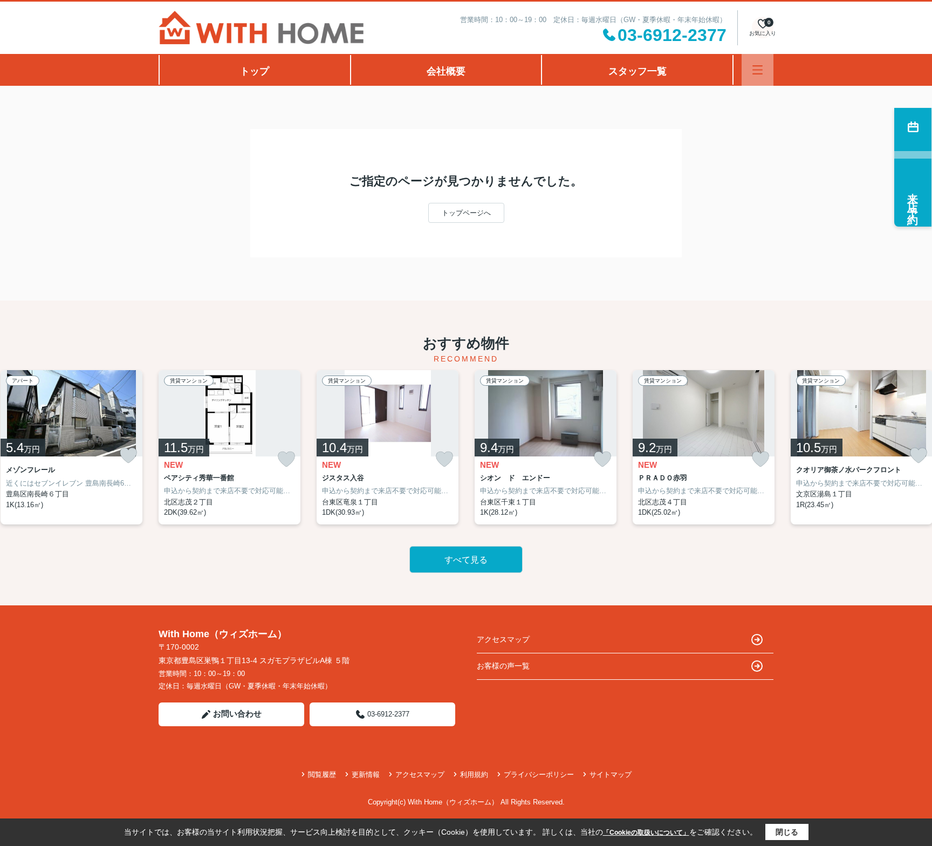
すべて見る (466, 559)
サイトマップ (611, 774)
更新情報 (366, 774)
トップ (254, 71)
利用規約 (474, 774)
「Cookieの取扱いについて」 (646, 832)
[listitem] (229, 447)
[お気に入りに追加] (128, 455)
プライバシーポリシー (539, 774)
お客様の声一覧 (503, 665)
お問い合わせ (237, 713)
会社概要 (446, 71)
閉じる (787, 832)
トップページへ (466, 213)
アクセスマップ (503, 639)
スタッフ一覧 (637, 71)
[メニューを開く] (757, 69)
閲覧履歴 (322, 774)
